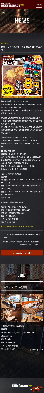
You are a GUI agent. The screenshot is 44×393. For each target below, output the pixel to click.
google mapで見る (36, 349)
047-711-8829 (10, 349)
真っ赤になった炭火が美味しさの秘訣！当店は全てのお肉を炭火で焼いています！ (21, 243)
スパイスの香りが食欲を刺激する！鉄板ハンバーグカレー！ (23, 236)
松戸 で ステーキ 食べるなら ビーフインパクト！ (18, 226)
